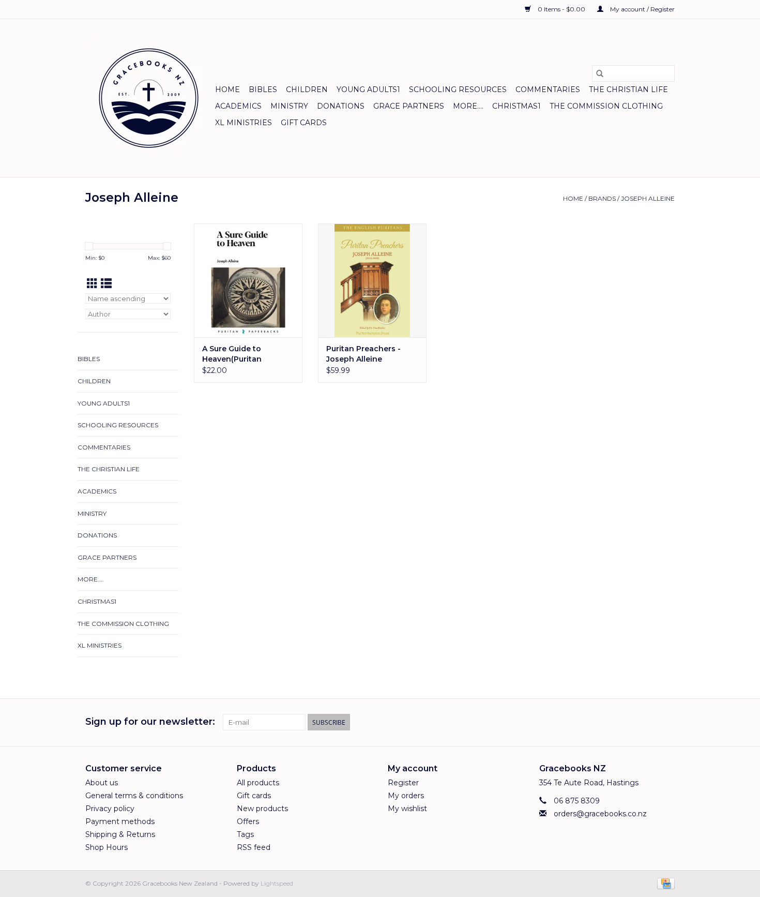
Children (307, 89)
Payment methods (120, 821)
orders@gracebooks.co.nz (600, 813)
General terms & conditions (134, 795)
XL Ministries (243, 122)
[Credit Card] (664, 883)
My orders (406, 795)
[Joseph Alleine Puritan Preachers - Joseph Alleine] (372, 280)
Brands (602, 198)
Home (227, 89)
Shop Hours (106, 847)
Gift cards (304, 122)
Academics (238, 106)
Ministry (289, 106)
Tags (245, 834)
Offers (248, 821)
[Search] (599, 73)
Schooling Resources (458, 89)
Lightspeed (277, 883)
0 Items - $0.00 (561, 9)
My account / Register (642, 9)
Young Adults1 (368, 89)
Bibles (263, 89)
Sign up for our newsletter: (150, 721)
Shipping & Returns (120, 834)
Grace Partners (408, 106)
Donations (340, 106)
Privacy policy (109, 808)
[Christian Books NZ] (148, 98)
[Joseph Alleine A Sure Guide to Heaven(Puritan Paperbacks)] (248, 280)
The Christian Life (628, 89)
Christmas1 (516, 106)
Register (403, 782)
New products (262, 808)
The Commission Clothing (606, 106)
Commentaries (547, 89)
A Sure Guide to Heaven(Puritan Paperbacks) (232, 354)
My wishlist (407, 808)
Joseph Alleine (648, 198)
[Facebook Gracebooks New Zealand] (648, 722)
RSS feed (253, 847)
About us (101, 782)
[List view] (106, 283)
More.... (468, 106)
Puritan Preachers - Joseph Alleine (363, 354)
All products (258, 782)
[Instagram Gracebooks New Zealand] (666, 722)
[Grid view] (92, 283)
